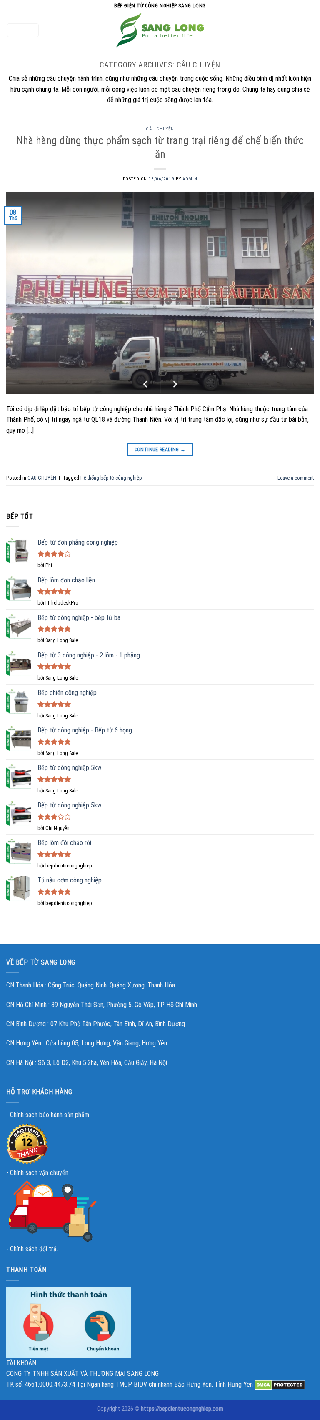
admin (189, 179)
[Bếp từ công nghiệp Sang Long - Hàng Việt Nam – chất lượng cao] (160, 30)
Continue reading (160, 449)
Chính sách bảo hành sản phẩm (49, 1115)
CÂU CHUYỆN (160, 129)
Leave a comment (296, 478)
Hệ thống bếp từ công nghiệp (111, 478)
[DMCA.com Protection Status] (280, 1384)
